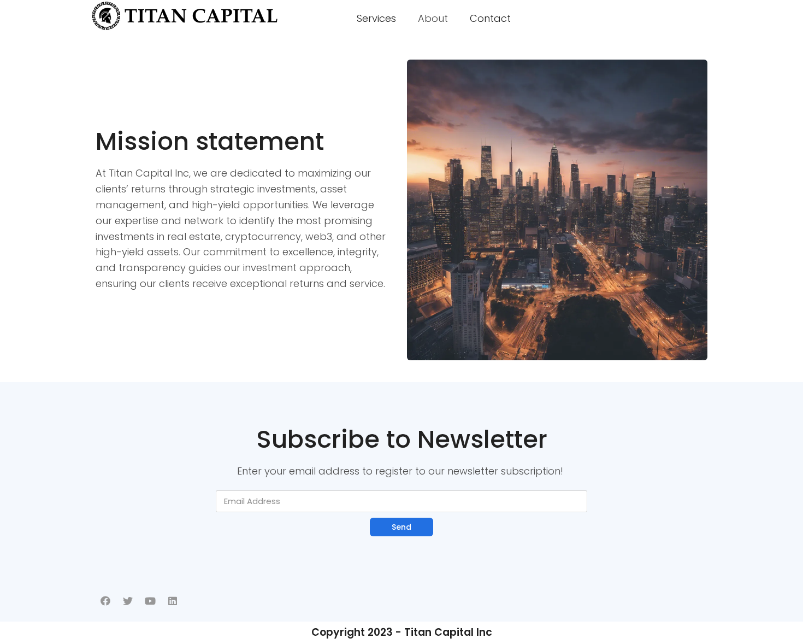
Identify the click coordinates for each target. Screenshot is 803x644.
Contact (490, 18)
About (433, 18)
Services (376, 18)
